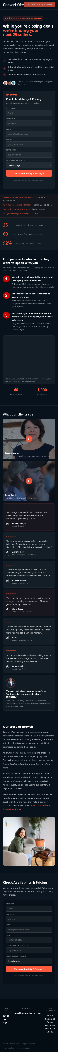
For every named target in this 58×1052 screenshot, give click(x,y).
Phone (9, 139)
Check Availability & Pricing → (29, 173)
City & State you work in (17, 946)
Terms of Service (23, 1048)
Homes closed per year (16, 160)
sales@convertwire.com (27, 1013)
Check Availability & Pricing (39, 5)
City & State (11, 150)
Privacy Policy (8, 1048)
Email (8, 129)
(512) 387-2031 (6, 1019)
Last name (10, 119)
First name (11, 108)
